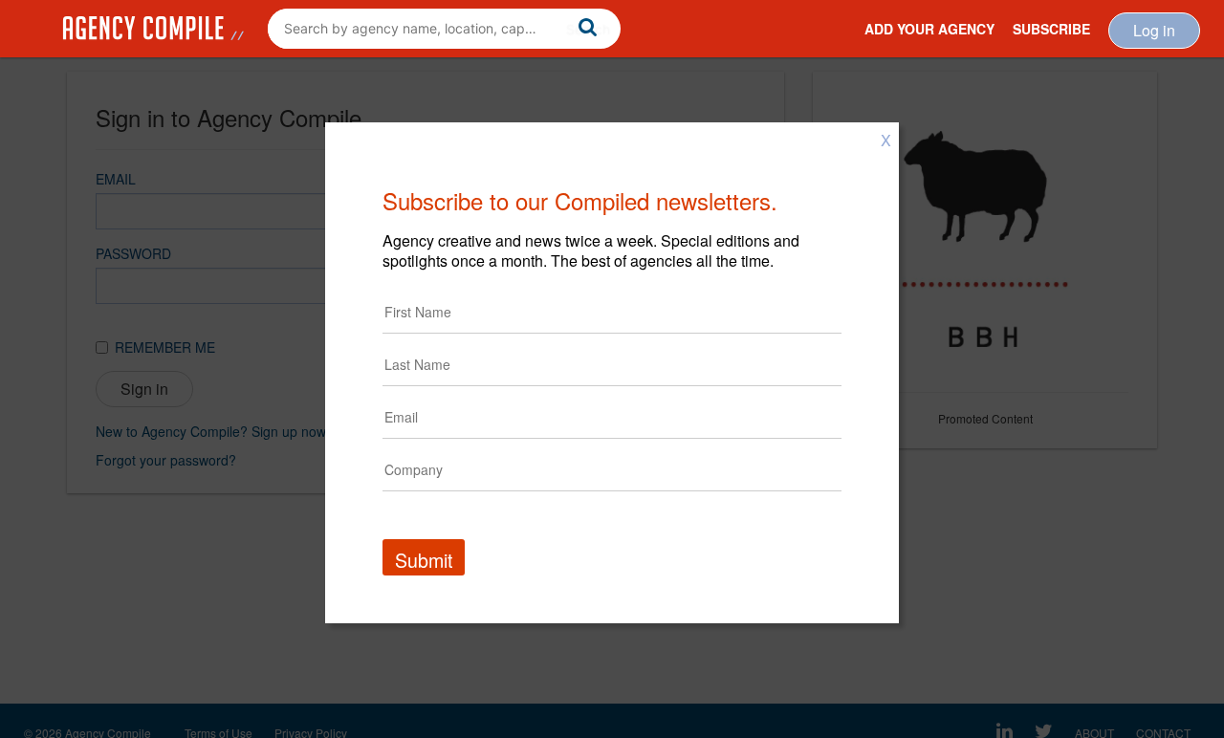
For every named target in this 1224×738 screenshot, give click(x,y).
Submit (423, 560)
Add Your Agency (929, 28)
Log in (1154, 30)
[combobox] (444, 29)
